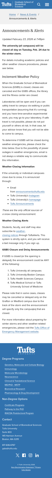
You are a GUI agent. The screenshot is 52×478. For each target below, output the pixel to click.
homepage (35, 199)
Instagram (34, 195)
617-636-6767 (8, 445)
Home (12, 14)
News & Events (28, 14)
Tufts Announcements (22, 203)
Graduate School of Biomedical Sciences (24, 4)
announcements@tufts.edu (30, 191)
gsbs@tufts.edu (9, 448)
